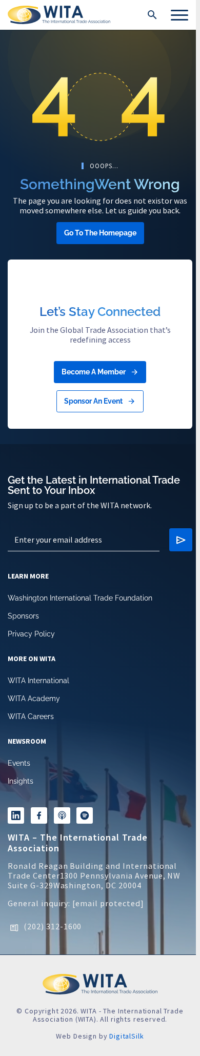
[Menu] (179, 15)
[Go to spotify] (84, 815)
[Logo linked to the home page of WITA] (59, 15)
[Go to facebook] (39, 815)
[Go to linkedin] (16, 815)
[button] (152, 15)
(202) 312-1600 (53, 926)
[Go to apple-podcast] (62, 815)
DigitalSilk (126, 1036)
